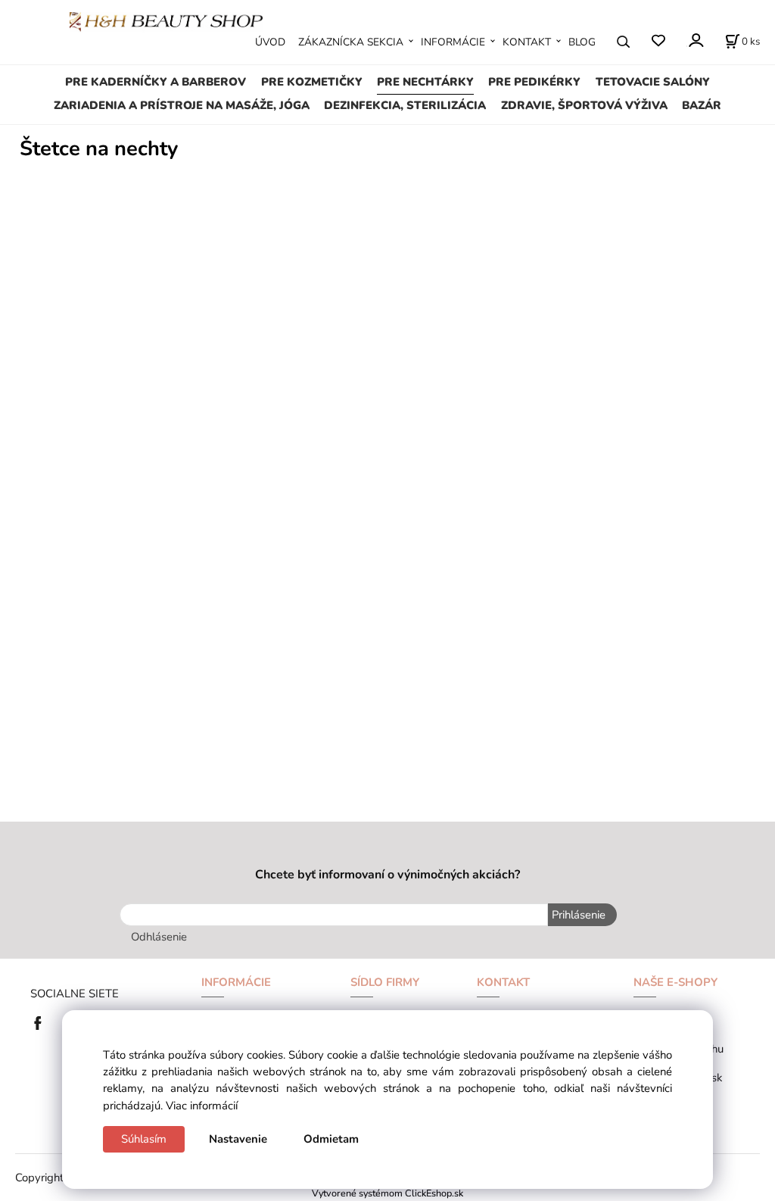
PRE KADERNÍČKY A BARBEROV (155, 81)
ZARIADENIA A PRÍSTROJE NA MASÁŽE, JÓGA (182, 105)
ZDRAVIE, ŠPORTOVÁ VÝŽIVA (584, 105)
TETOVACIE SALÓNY (653, 81)
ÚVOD (270, 42)
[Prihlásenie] (695, 40)
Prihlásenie (578, 914)
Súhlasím (144, 1138)
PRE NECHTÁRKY (425, 81)
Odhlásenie (159, 936)
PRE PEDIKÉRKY (534, 81)
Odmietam (331, 1138)
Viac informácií (202, 1105)
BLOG (582, 42)
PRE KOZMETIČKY (312, 81)
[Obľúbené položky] (658, 41)
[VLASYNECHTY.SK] (41, 1021)
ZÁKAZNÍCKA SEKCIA (350, 42)
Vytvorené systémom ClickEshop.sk (387, 1193)
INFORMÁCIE (453, 42)
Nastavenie (238, 1138)
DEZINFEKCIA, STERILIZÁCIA (405, 105)
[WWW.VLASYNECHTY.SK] (166, 20)
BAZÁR (701, 105)
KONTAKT (527, 42)
